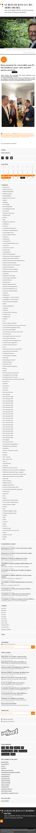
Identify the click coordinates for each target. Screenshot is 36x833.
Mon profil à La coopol (6, 791)
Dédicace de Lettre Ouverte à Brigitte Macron (14, 260)
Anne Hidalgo (6, 204)
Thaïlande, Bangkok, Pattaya (10, 513)
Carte (3, 634)
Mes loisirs (5, 390)
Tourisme (5, 521)
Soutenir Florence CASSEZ (9, 504)
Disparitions (6, 273)
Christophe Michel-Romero (9, 228)
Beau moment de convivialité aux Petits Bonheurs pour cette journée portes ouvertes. (18, 67)
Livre (4, 321)
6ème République (7, 195)
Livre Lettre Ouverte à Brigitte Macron (12, 340)
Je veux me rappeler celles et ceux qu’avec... (13, 682)
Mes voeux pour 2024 (8, 433)
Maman (5, 368)
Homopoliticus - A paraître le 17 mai (9, 793)
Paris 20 (5, 461)
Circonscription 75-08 (8, 232)
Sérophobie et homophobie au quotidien (10, 772)
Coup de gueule (6, 252)
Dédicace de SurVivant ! (8, 267)
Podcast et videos (7, 480)
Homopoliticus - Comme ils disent (11, 297)
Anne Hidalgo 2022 (7, 206)
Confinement (6, 239)
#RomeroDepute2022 (8, 191)
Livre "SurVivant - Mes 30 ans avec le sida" (13, 331)
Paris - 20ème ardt (7, 459)
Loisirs (4, 347)
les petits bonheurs (14, 137)
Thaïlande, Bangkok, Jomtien (10, 511)
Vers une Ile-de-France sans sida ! (11, 530)
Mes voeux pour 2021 (8, 426)
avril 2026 (3, 616)
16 (3, 175)
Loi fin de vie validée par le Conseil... (18, 558)
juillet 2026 (3, 610)
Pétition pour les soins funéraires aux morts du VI (14, 474)
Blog (4, 219)
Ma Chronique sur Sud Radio (10, 355)
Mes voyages (6, 439)
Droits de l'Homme (7, 280)
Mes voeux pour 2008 (8, 401)
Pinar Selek (5, 478)
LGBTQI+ (5, 318)
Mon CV (3, 766)
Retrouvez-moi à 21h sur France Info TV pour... (14, 677)
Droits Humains (6, 282)
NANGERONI (4, 563)
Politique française (5, 136)
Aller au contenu (5, 1)
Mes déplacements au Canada (10, 377)
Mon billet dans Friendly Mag (10, 446)
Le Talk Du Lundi (6, 314)
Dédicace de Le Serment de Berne (11, 258)
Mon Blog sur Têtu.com (6, 789)
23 (3, 177)
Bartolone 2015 (6, 215)
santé (11, 747)
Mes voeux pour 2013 (8, 411)
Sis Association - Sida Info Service (10, 502)
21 (27, 175)
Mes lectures (6, 385)
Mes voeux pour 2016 (8, 418)
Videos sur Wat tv (5, 784)
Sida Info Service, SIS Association (10, 500)
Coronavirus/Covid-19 (8, 247)
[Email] (11, 158)
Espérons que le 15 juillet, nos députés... (21, 570)
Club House (5, 237)
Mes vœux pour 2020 (8, 442)
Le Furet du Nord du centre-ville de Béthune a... (14, 693)
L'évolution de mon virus (20, 135)
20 (22, 175)
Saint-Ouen (5, 493)
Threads (5, 515)
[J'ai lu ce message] (34, 829)
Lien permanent (6, 133)
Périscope (5, 465)
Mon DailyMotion (5, 776)
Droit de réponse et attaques (10, 278)
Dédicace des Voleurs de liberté (10, 269)
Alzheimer (5, 202)
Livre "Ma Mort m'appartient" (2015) (11, 327)
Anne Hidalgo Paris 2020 (9, 208)
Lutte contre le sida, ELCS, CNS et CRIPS (21, 134)
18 (13, 175)
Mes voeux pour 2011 (8, 407)
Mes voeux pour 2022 (8, 429)
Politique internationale (16, 136)
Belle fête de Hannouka (29, 52)
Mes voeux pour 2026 (8, 437)
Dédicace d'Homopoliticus (9, 254)
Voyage (5, 536)
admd (3, 747)
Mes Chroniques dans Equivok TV (11, 372)
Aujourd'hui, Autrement (8, 213)
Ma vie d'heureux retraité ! (9, 360)
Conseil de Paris (7, 241)
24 (8, 177)
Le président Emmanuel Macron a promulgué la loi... (15, 688)
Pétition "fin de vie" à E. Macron (10, 467)
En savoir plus (10, 831)
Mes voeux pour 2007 (8, 398)
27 (22, 177)
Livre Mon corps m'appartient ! (10, 342)
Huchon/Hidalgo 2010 (8, 306)
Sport (4, 508)
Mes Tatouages (6, 394)
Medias (5, 370)
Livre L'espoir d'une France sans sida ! (12, 336)
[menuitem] (17, 50)
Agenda (5, 200)
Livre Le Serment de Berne (9, 338)
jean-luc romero (23, 751)
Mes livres (3, 768)
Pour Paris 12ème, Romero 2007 (10, 487)
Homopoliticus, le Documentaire (10, 299)
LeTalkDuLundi (6, 316)
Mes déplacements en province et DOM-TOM (13, 379)
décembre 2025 (5, 625)
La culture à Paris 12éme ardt (10, 312)
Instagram (5, 308)
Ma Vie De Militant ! (30, 135)
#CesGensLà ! (6, 187)
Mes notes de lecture (8, 392)
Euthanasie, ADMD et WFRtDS (10, 291)
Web (4, 539)
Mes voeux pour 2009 (8, 403)
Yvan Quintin (4, 570)
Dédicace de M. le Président (9, 262)
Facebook (5, 293)
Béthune (5, 217)
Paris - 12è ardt (6, 457)
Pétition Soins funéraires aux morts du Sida (13, 476)
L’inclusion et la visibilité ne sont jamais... (12, 698)
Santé (24, 136)
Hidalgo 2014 (6, 295)
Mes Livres (5, 388)
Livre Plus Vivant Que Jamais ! (10, 344)
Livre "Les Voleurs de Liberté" (10, 323)
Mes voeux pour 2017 (8, 420)
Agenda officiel (4, 762)
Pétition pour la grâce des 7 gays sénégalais (13, 472)
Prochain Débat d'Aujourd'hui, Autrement (13, 489)
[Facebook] (2, 158)
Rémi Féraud (6, 491)
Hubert (4, 303)
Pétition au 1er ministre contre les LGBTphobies (14, 470)
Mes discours (6, 381)
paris (7, 747)
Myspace (5, 454)
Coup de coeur (6, 249)
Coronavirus (6, 245)
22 (32, 175)
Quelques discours (5, 774)
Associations (6, 211)
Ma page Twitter (5, 786)
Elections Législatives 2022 (9, 284)
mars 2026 (3, 618)
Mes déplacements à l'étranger (10, 375)
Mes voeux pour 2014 (8, 413)
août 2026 (3, 608)
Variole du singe (7, 528)
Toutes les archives (6, 629)
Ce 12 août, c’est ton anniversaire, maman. (21, 548)
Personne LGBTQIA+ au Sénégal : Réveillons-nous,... (15, 672)
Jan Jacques (4, 548)
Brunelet (3, 558)
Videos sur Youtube (5, 782)
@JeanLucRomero (5, 152)
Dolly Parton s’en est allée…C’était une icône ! (14, 656)
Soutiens (5, 506)
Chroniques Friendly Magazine (10, 230)
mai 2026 (3, 614)
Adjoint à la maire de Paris (24, 133)
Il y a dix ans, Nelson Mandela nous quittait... (17, 49)
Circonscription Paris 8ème (9, 234)
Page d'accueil (31, 49)
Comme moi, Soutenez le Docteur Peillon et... (23, 599)
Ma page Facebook (5, 780)
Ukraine (5, 526)
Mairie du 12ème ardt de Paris (10, 366)
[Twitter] (7, 158)
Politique (13, 754)
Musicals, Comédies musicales (10, 450)
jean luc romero (5, 754)
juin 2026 (3, 612)
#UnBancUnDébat (7, 193)
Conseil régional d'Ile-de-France (10, 243)
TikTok (4, 519)
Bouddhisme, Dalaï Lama (9, 221)
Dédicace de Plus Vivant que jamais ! (11, 265)
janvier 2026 (4, 623)
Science (5, 498)
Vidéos (4, 532)
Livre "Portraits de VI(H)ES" (9, 329)
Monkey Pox (6, 448)
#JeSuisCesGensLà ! (8, 189)
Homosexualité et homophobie (10, 301)
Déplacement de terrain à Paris (10, 271)
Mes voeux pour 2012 (8, 409)
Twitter (4, 524)
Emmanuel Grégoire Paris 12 (10, 288)
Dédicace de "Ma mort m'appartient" (11, 256)
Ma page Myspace (5, 778)
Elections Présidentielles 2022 (10, 286)
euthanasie (17, 747)
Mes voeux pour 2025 (8, 435)
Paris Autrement (7, 463)
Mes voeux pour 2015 (8, 416)
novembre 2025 (5, 627)
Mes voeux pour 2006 (8, 396)
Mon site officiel (5, 764)
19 (17, 175)
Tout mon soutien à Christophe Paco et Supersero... (15, 667)
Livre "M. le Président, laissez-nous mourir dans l (14, 325)
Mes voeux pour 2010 (8, 405)
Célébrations (6, 224)
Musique (5, 452)
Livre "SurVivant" (7, 334)
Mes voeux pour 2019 (8, 424)
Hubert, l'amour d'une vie (7, 770)
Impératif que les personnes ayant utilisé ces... (14, 662)
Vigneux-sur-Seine (7, 534)
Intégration (5, 310)
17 (8, 175)
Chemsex (5, 226)
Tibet (4, 517)
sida (31, 136)
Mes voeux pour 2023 (8, 431)
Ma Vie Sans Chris (7, 364)
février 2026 (4, 621)
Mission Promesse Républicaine (10, 444)
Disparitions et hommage (9, 275)
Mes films (5, 383)
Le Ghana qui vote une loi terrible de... (21, 588)
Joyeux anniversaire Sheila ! (9, 703)
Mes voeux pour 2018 (8, 422)
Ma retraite (5, 357)
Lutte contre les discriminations (10, 351)
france (15, 751)
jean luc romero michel (7, 751)
